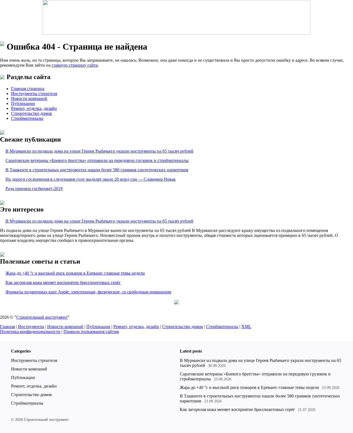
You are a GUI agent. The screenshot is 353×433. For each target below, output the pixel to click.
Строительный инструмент (42, 317)
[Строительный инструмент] (176, 18)
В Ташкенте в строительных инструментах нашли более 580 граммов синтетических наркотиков (97, 169)
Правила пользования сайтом (91, 331)
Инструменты (31, 326)
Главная (7, 326)
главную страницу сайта (75, 65)
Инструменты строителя (34, 93)
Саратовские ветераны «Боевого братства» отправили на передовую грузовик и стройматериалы (97, 160)
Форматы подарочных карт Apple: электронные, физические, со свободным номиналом (88, 291)
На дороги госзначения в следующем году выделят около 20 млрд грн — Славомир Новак (91, 179)
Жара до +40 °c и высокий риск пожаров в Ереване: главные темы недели (75, 273)
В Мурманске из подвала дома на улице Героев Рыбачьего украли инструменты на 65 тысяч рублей (99, 151)
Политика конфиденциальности (30, 331)
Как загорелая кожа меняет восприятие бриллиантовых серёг (63, 282)
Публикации (23, 103)
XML (246, 326)
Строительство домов (31, 113)
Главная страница (27, 88)
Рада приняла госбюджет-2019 (34, 188)
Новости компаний (29, 98)
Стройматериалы (27, 118)
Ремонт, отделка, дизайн (34, 108)
